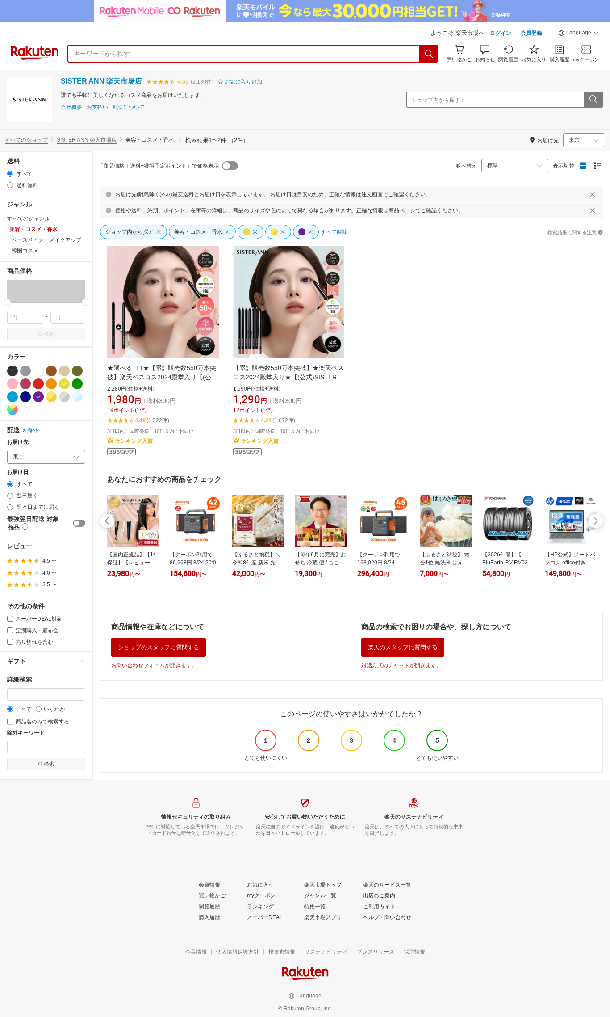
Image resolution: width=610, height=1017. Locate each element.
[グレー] (25, 371)
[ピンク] (12, 383)
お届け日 (18, 472)
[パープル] (38, 396)
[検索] (429, 54)
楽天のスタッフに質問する (403, 647)
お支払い (97, 107)
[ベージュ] (64, 371)
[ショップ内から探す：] (593, 99)
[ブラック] (12, 371)
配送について (129, 107)
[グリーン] (77, 383)
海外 (32, 430)
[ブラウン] (51, 371)
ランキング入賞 (134, 441)
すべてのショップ (26, 140)
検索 (49, 334)
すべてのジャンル (28, 218)
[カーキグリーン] (77, 371)
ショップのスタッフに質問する (158, 647)
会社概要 (71, 107)
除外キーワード (26, 733)
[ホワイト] (38, 371)
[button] (578, 34)
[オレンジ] (51, 383)
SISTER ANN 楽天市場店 (101, 81)
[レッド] (38, 383)
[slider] (7, 302)
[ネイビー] (25, 396)
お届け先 (18, 442)
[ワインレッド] (25, 383)
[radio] (10, 174)
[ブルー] (12, 396)
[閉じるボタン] (593, 194)
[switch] (79, 523)
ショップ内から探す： (438, 100)
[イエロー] (64, 383)
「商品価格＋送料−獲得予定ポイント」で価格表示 (158, 166)
